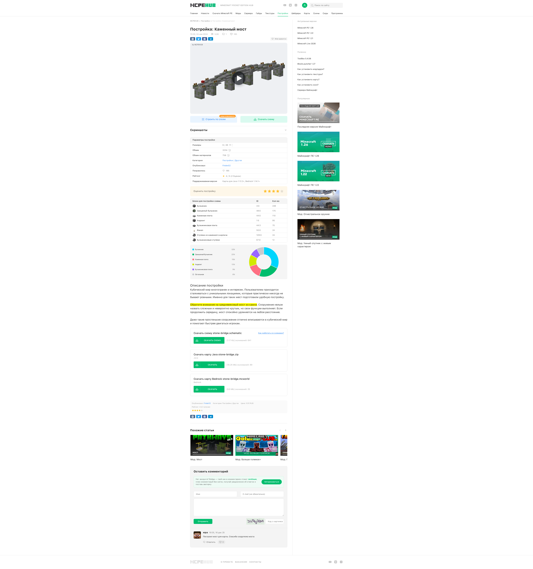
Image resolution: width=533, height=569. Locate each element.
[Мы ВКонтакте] (290, 6)
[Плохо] (265, 192)
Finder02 (226, 165)
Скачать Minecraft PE (222, 13)
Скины (316, 13)
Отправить (203, 521)
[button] (213, 119)
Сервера (248, 13)
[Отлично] (282, 192)
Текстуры (269, 13)
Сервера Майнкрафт (307, 90)
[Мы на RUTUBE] (296, 6)
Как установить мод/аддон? (310, 69)
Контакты (255, 562)
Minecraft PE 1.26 (305, 28)
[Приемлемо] (269, 192)
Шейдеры (296, 13)
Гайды (259, 13)
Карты (307, 13)
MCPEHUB (194, 21)
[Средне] (273, 192)
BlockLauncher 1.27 (306, 64)
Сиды (325, 13)
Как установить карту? (308, 79)
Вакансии (241, 562)
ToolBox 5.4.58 (304, 58)
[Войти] (304, 5)
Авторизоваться (271, 482)
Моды (238, 13)
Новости (205, 13)
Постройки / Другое (232, 160)
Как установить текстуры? (310, 74)
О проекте (227, 562)
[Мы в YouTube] (284, 6)
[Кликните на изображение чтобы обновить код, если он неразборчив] (255, 521)
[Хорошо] (278, 192)
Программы (337, 13)
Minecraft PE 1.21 (305, 38)
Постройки (283, 13)
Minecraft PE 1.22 (305, 33)
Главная (194, 13)
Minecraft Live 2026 (306, 43)
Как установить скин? (307, 85)
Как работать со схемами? (271, 333)
